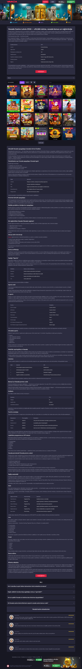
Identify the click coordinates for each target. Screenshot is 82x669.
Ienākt (52, 1)
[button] (1, 12)
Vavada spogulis (41, 71)
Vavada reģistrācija (41, 575)
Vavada (9, 237)
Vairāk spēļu (41, 142)
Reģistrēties (45, 1)
